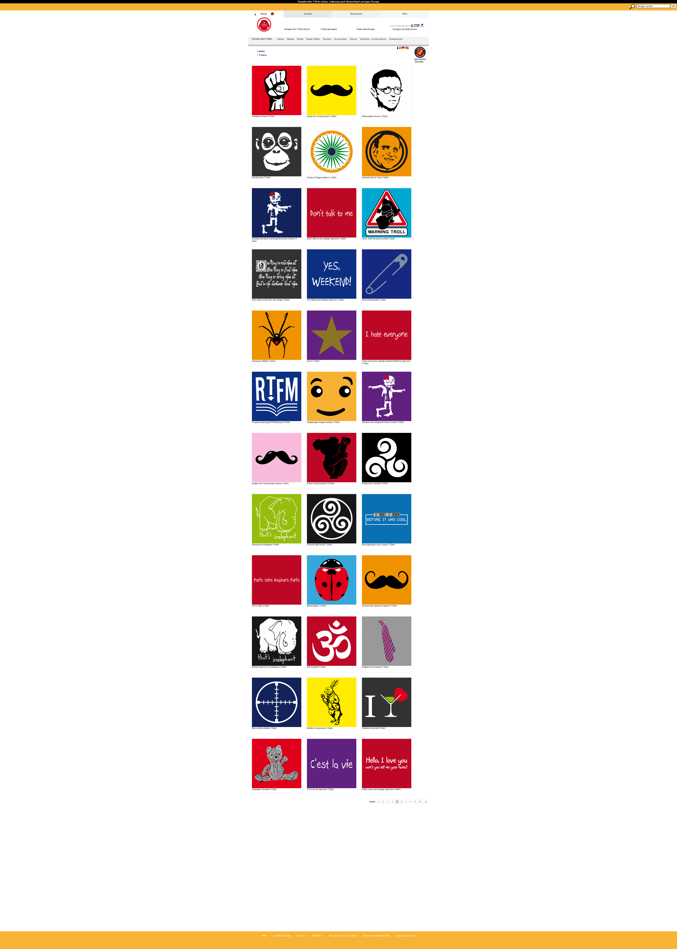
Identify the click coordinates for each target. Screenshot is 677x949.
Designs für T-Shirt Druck (297, 29)
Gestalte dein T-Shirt (262, 39)
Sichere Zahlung (282, 935)
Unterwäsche (395, 39)
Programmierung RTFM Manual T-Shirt (271, 422)
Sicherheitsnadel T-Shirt (374, 300)
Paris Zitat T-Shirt (260, 606)
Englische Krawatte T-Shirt (375, 667)
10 (420, 802)
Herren (280, 39)
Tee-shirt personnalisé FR (376, 935)
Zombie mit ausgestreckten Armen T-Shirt (383, 422)
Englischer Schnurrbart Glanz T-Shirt (270, 483)
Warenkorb (356, 14)
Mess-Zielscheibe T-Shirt (264, 728)
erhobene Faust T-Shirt (263, 116)
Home (264, 14)
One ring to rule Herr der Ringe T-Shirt (271, 300)
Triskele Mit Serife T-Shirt (319, 544)
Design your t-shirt (406, 935)
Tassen (353, 39)
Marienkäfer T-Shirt (316, 606)
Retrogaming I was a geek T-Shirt (378, 544)
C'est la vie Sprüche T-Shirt (320, 789)
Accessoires (340, 39)
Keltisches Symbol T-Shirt (375, 483)
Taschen (327, 39)
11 (426, 802)
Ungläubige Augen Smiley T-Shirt (323, 422)
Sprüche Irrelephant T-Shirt (265, 544)
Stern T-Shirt (313, 361)
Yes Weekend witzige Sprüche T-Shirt (325, 300)
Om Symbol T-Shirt (316, 667)
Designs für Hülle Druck (405, 29)
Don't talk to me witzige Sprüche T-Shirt (326, 239)
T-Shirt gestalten (329, 29)
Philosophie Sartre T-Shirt (375, 116)
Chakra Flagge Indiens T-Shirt (321, 177)
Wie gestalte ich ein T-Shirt (342, 935)
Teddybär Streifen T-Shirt (264, 789)
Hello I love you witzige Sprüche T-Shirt (381, 789)
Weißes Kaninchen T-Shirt (320, 728)
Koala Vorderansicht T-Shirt (320, 483)
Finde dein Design (365, 29)
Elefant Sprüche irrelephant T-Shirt (269, 667)
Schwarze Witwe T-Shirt (263, 361)
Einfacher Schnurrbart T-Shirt (321, 116)
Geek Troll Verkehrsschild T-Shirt (378, 239)
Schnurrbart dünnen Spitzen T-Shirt (379, 606)
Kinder (300, 39)
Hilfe (404, 14)
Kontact (308, 14)
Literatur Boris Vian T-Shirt (375, 177)
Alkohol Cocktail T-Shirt (373, 728)
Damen (290, 39)
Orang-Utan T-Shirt (261, 177)
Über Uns (317, 935)
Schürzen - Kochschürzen (373, 39)
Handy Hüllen (313, 39)
